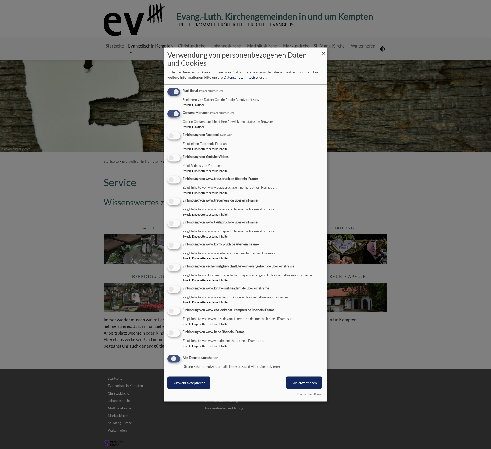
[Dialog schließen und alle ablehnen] (323, 51)
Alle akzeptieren (304, 383)
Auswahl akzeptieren (188, 383)
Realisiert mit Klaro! (309, 393)
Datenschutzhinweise (241, 77)
